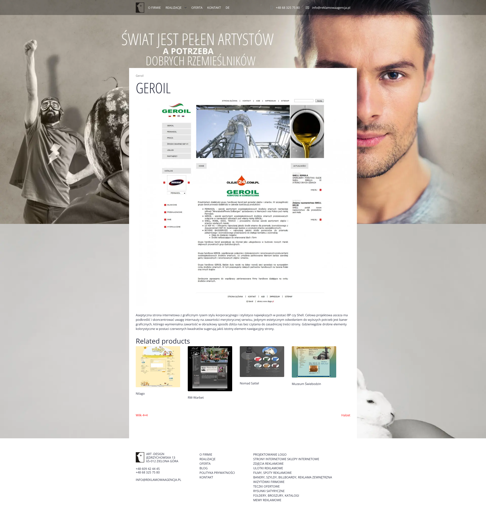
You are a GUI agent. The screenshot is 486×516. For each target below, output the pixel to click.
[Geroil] (243, 201)
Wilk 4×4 (142, 415)
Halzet (345, 415)
